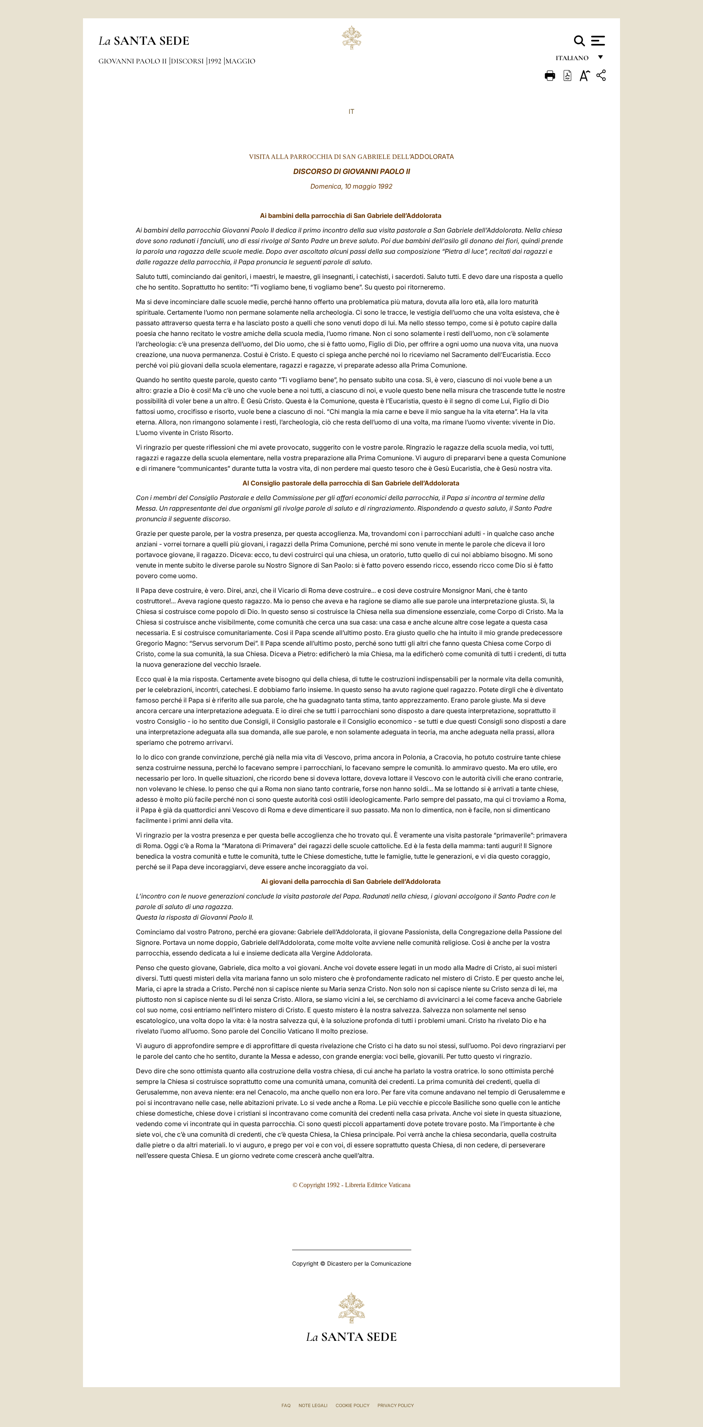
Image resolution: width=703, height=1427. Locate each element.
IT (351, 111)
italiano (574, 60)
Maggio (240, 61)
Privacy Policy (396, 1405)
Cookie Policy (352, 1405)
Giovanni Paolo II (133, 61)
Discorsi (188, 61)
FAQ (286, 1405)
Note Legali (313, 1405)
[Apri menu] (597, 41)
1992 (215, 61)
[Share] (602, 77)
